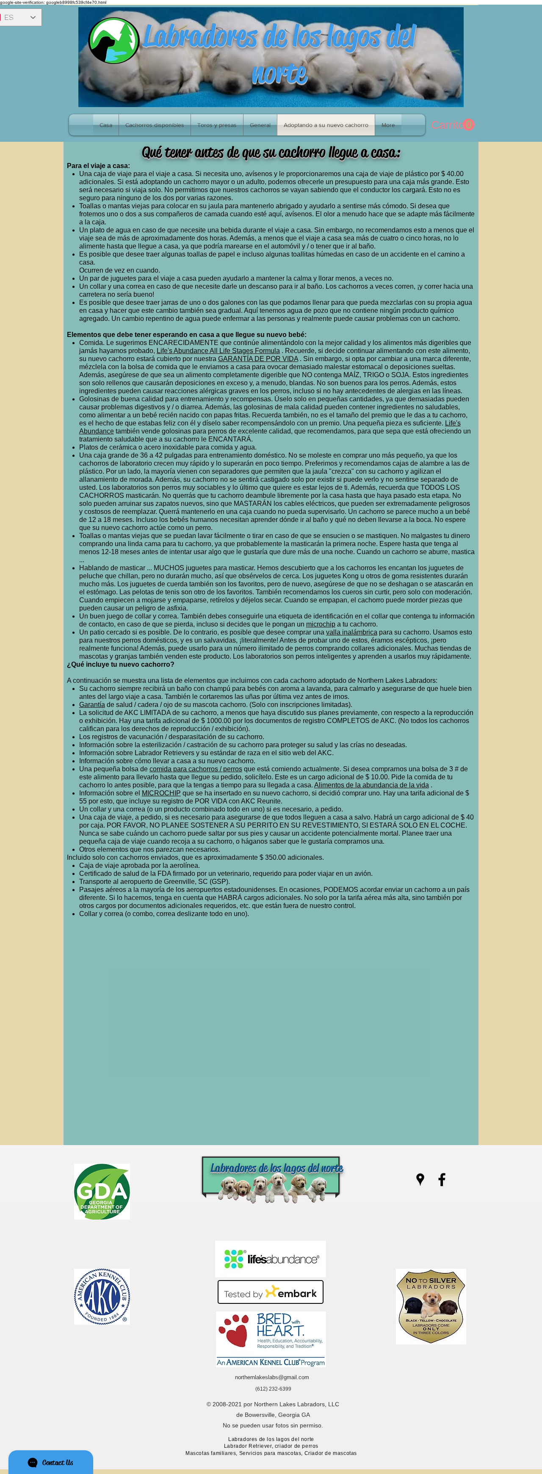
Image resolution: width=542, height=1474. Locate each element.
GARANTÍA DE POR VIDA (258, 358)
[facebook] (442, 1179)
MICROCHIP (161, 793)
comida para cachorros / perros (195, 769)
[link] (453, 125)
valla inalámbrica (351, 632)
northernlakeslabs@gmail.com (272, 1377)
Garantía (92, 704)
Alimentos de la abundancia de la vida (371, 785)
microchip (320, 624)
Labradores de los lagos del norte (279, 53)
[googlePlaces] (420, 1179)
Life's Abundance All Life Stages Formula (218, 350)
